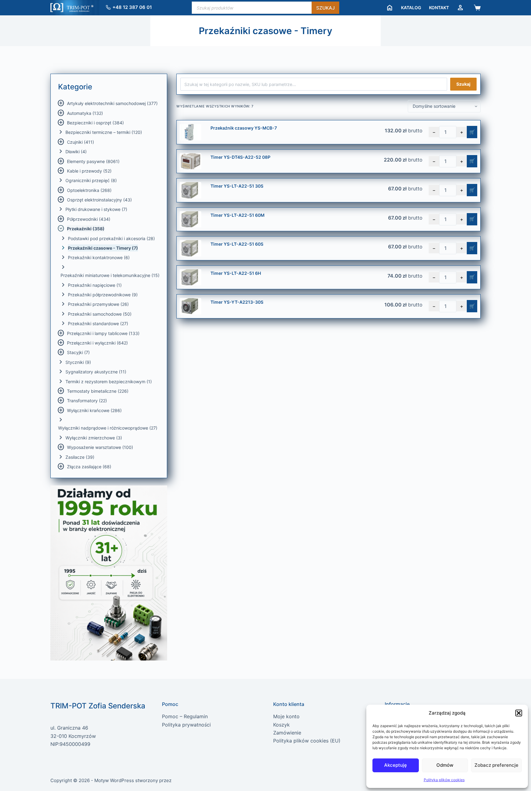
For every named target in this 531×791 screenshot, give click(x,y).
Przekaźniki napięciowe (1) (95, 285)
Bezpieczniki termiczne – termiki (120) (103, 132)
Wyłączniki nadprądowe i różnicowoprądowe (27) (107, 428)
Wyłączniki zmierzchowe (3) (93, 437)
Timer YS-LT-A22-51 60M (237, 215)
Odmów (444, 765)
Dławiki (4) (76, 151)
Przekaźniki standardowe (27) (98, 323)
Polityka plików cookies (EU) (306, 741)
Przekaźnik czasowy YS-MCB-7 (243, 128)
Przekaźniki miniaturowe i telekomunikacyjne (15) (110, 275)
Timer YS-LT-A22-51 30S (236, 186)
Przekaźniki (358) (85, 228)
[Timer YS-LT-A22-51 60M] (190, 219)
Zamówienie (287, 733)
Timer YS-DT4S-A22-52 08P (240, 157)
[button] (519, 713)
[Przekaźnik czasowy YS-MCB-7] (190, 132)
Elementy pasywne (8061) (93, 161)
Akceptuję (395, 765)
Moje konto (286, 716)
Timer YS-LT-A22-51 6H (235, 273)
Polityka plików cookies (444, 779)
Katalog (411, 7)
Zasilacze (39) (79, 457)
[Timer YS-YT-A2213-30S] (190, 306)
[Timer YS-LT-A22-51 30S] (190, 190)
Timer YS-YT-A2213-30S (236, 302)
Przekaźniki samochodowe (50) (100, 314)
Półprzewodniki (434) (88, 219)
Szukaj (325, 8)
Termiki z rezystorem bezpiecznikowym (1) (108, 381)
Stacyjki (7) (78, 352)
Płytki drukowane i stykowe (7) (96, 209)
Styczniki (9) (78, 362)
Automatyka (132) (85, 113)
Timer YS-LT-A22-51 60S (236, 244)
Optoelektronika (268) (89, 190)
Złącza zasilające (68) (89, 466)
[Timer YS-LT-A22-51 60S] (190, 248)
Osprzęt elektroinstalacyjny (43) (99, 199)
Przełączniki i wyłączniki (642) (97, 342)
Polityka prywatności (186, 725)
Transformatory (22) (87, 400)
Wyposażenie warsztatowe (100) (100, 447)
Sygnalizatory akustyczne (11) (95, 371)
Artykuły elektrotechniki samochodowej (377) (112, 103)
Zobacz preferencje (496, 765)
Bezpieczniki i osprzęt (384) (95, 122)
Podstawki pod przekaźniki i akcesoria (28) (111, 238)
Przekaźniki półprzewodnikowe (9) (103, 294)
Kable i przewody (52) (89, 170)
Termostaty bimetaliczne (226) (97, 391)
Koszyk (281, 725)
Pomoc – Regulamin (185, 716)
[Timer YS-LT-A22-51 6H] (190, 277)
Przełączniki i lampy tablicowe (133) (103, 333)
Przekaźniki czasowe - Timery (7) (103, 248)
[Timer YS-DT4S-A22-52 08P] (190, 161)
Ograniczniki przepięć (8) (91, 180)
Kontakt (439, 7)
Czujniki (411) (80, 142)
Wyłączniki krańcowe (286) (94, 410)
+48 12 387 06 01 (132, 7)
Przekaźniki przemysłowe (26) (98, 304)
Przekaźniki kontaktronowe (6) (99, 257)
